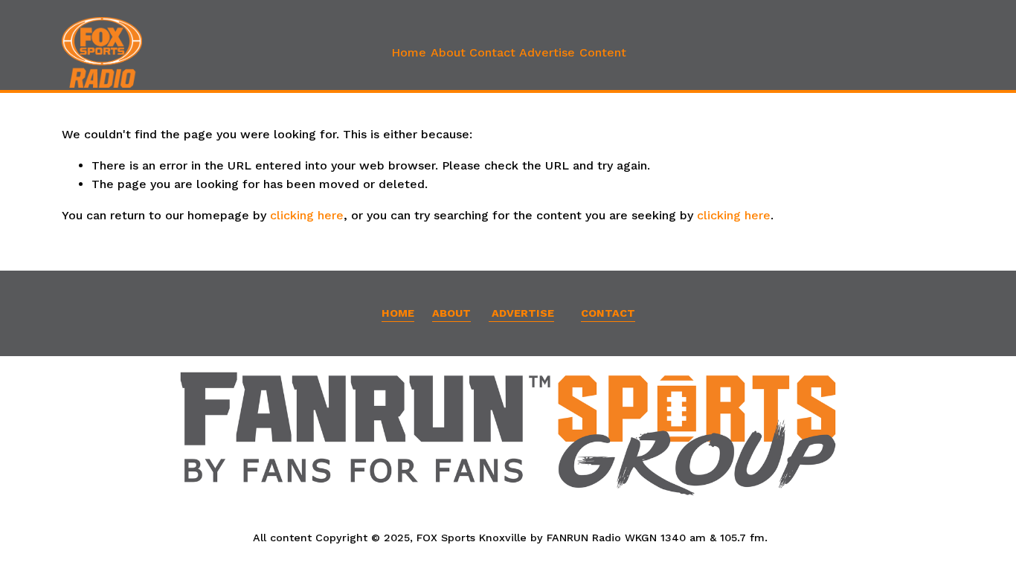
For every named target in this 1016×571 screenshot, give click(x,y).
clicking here (307, 215)
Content (602, 52)
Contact (492, 52)
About (448, 52)
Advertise (547, 52)
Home (408, 52)
